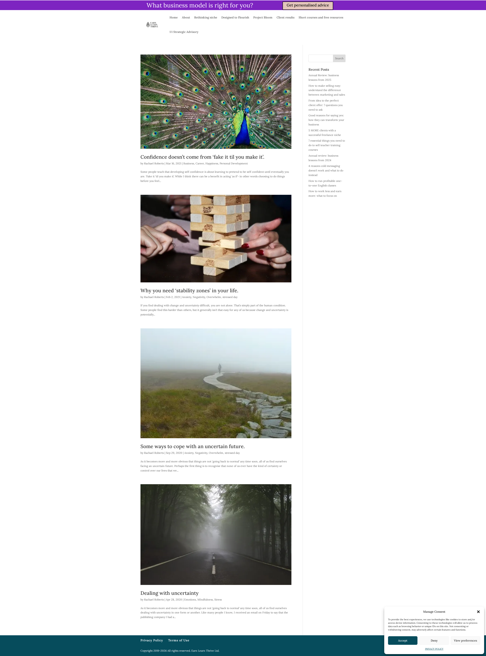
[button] (478, 612)
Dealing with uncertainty (169, 593)
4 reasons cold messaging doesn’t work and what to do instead (325, 170)
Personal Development (234, 163)
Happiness (211, 163)
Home (174, 17)
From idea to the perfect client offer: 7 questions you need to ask (325, 105)
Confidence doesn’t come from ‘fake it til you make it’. (202, 157)
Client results (285, 17)
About (186, 17)
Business (188, 163)
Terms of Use (178, 640)
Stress (218, 599)
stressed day (229, 297)
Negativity (199, 297)
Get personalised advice (308, 5)
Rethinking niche (205, 17)
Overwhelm (214, 297)
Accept (402, 640)
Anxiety (186, 297)
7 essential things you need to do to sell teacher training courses (326, 145)
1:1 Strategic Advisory (184, 32)
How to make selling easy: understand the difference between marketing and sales (326, 90)
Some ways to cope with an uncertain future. (192, 446)
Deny (434, 640)
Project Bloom (262, 17)
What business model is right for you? (200, 5)
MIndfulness (205, 599)
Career (200, 163)
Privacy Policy (151, 640)
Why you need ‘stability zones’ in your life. (189, 290)
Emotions (190, 599)
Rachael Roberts (154, 163)
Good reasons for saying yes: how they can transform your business (326, 120)
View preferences (465, 640)
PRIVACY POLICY (434, 648)
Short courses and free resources (321, 17)
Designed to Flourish (235, 17)
